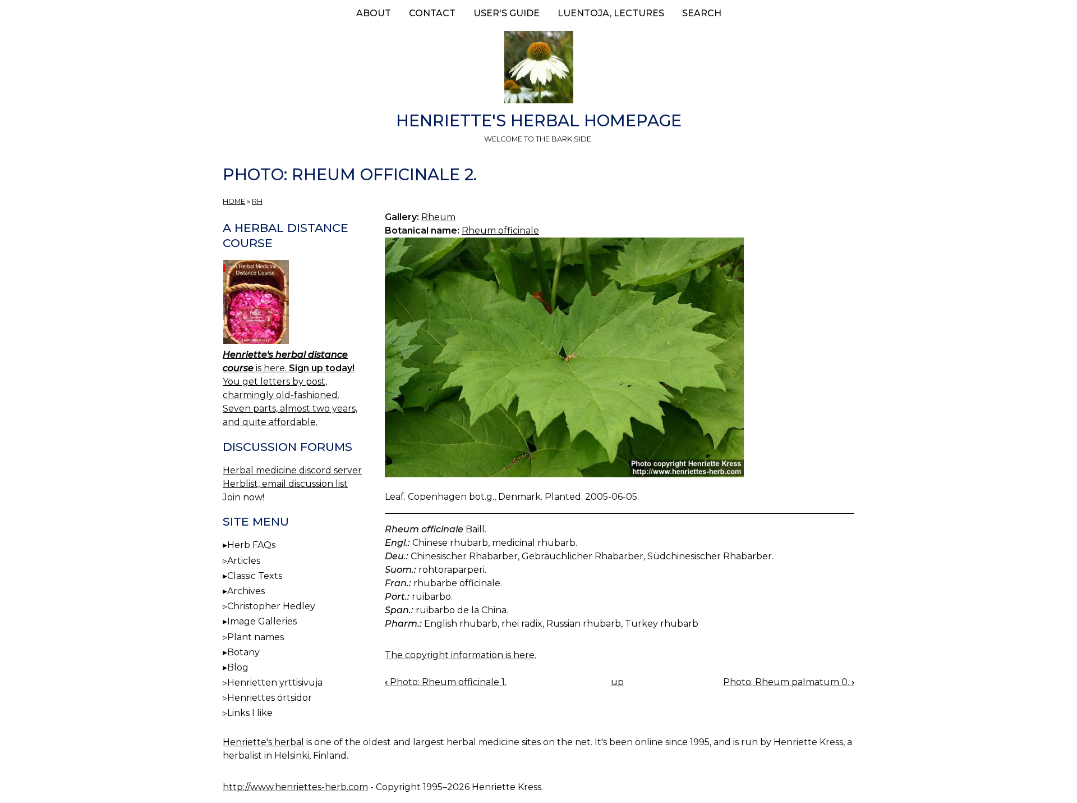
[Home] (538, 69)
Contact (432, 13)
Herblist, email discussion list (285, 483)
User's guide (506, 13)
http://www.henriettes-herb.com (295, 787)
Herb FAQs (251, 545)
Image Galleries (262, 621)
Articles (243, 560)
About (373, 13)
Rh (257, 201)
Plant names (255, 637)
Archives (246, 591)
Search (701, 13)
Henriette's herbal (263, 742)
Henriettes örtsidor (269, 697)
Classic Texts (254, 576)
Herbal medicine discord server (292, 470)
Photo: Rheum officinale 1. (446, 682)
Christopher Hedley (271, 606)
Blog (237, 667)
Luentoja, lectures (611, 13)
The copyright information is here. (460, 655)
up (617, 682)
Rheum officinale (500, 230)
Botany (243, 652)
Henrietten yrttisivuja (275, 682)
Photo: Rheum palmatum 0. (788, 682)
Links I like (250, 713)
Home (234, 201)
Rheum (438, 217)
